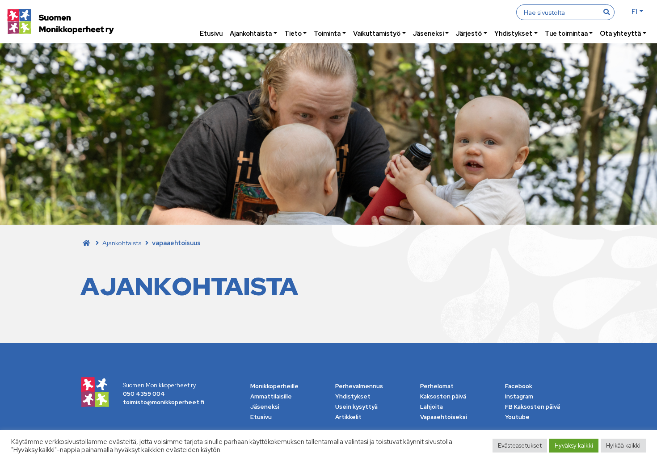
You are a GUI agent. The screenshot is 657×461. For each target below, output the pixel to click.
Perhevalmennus (359, 386)
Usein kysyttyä (356, 407)
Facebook (518, 386)
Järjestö (469, 33)
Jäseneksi (428, 33)
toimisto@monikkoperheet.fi (163, 402)
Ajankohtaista (251, 33)
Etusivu (211, 33)
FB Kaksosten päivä (532, 407)
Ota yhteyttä (620, 33)
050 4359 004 (144, 394)
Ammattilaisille (271, 396)
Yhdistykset (513, 33)
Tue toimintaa (566, 33)
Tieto (293, 33)
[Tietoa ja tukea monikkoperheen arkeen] (60, 22)
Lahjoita (431, 407)
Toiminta (327, 33)
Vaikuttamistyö (376, 33)
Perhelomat (437, 386)
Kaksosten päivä (443, 396)
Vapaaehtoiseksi (443, 417)
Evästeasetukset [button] (520, 445)
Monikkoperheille (274, 386)
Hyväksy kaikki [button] (574, 445)
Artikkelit (348, 417)
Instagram (519, 396)
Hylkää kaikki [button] (623, 445)
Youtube (517, 417)
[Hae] (606, 12)
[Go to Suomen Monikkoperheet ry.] (86, 243)
